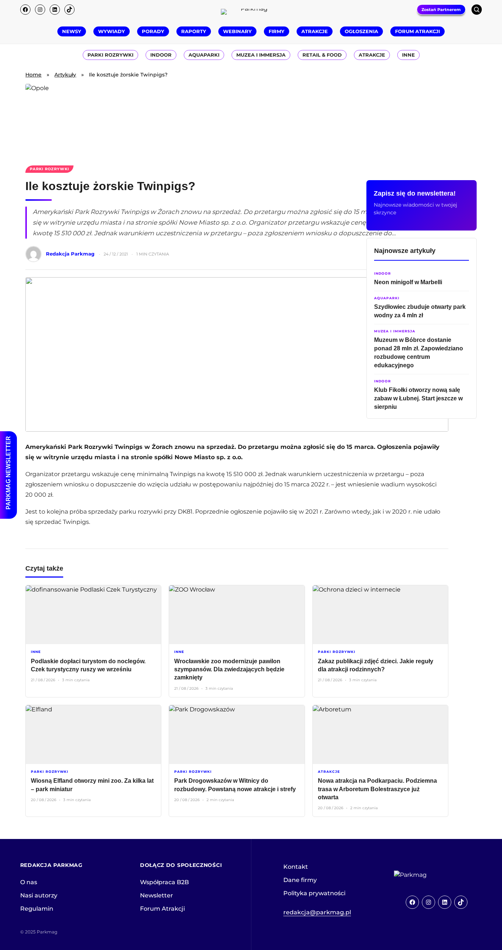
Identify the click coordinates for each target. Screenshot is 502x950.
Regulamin (36, 908)
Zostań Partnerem (441, 9)
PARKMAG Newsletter (8, 473)
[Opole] (250, 120)
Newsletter (156, 895)
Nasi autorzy (38, 895)
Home (33, 74)
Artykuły (65, 74)
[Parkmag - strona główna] (430, 875)
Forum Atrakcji (162, 908)
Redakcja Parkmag (70, 254)
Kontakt (295, 866)
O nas (28, 882)
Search (476, 9)
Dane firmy (300, 879)
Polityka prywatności (314, 893)
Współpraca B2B (164, 882)
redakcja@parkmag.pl (317, 912)
